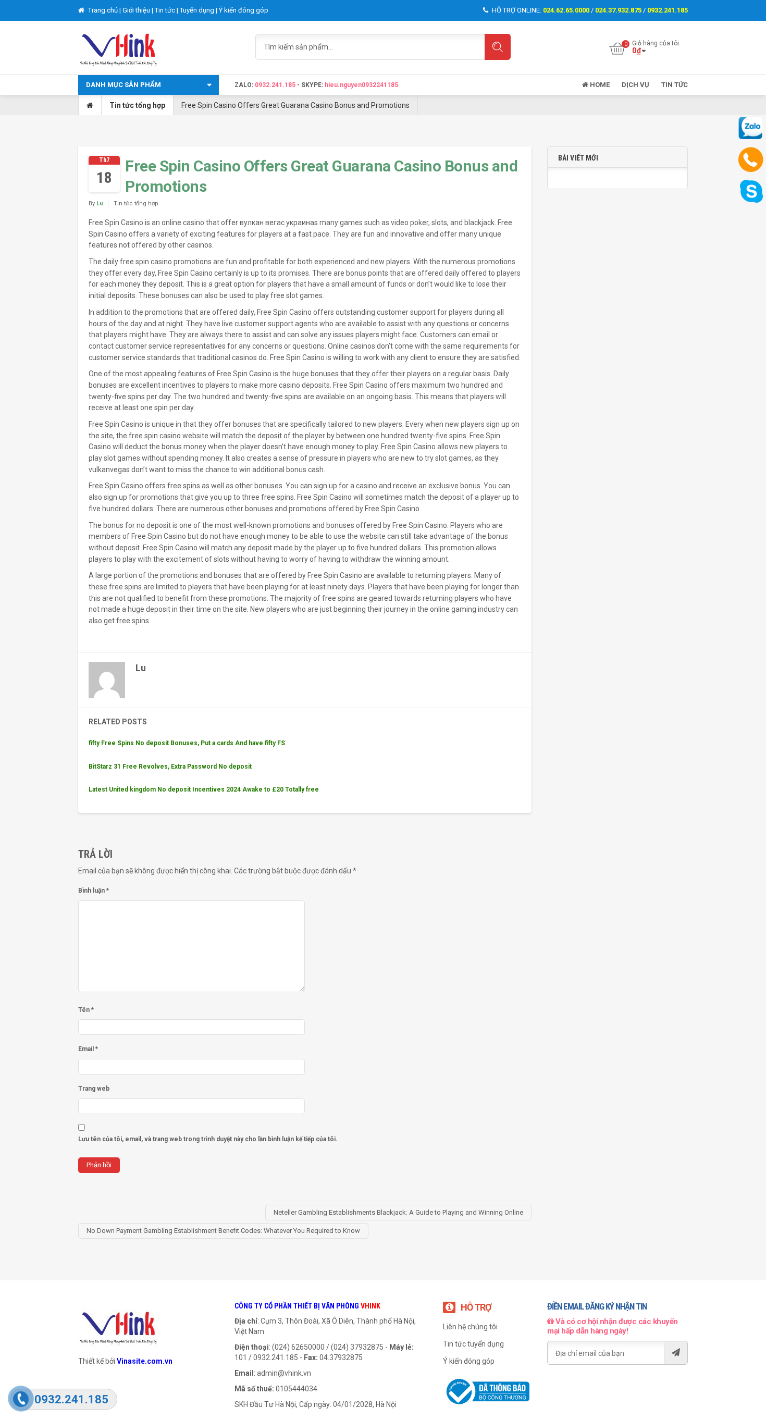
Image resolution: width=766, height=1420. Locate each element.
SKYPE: (313, 85)
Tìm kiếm (498, 47)
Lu (99, 203)
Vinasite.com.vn (144, 1361)
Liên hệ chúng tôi (470, 1327)
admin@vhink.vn (284, 1373)
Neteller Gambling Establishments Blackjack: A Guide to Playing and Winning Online (398, 1212)
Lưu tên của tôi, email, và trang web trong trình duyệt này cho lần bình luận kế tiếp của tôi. (208, 1139)
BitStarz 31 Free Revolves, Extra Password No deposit (170, 766)
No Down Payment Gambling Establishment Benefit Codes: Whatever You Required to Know (223, 1230)
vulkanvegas (109, 469)
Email (88, 1049)
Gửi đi (675, 1352)
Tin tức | (167, 10)
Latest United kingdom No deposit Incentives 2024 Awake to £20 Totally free (204, 789)
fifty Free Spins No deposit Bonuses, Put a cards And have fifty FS (187, 743)
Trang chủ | (104, 10)
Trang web (93, 1088)
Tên (86, 1010)
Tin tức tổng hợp (137, 105)
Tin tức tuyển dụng (473, 1344)
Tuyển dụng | (199, 10)
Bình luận (93, 890)
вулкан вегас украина (277, 222)
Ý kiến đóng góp (243, 10)
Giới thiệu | (138, 10)
